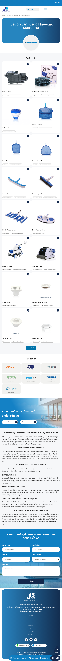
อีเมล (4, 555)
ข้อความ (5, 564)
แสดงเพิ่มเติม (31, 348)
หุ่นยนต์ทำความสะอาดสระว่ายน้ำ (7, 269)
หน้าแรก (31, 616)
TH (59, 3)
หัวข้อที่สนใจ (36, 555)
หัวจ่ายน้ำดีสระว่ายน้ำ (36, 341)
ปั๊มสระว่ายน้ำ (5, 95)
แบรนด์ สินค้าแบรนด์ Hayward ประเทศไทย (15, 95)
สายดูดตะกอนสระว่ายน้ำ (36, 95)
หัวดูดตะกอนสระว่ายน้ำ (36, 305)
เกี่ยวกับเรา (31, 625)
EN (56, 3)
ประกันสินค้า (31, 634)
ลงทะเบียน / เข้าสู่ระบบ (49, 2)
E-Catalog (31, 631)
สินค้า (31, 619)
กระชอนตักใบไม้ (35, 128)
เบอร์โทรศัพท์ (36, 545)
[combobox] (32, 9)
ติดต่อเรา (31, 628)
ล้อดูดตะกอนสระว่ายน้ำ (6, 233)
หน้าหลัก (4, 15)
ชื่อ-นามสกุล (6, 545)
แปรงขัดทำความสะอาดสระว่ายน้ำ (7, 197)
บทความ (31, 622)
